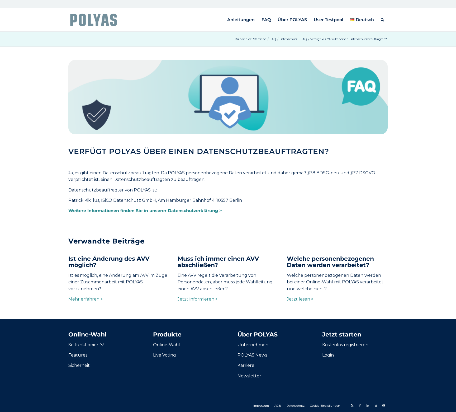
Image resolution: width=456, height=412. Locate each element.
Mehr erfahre (82, 299)
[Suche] (382, 19)
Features (77, 355)
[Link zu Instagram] (376, 405)
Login (328, 355)
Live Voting (164, 355)
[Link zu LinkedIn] (368, 405)
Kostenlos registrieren (345, 344)
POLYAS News (252, 355)
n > (100, 299)
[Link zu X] (352, 405)
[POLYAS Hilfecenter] (93, 19)
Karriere (246, 365)
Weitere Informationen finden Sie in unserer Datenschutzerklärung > (145, 210)
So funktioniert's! (86, 344)
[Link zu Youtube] (384, 405)
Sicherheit (79, 365)
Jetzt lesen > (300, 299)
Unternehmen (253, 344)
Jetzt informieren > (198, 299)
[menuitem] (241, 19)
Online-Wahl (166, 344)
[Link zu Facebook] (360, 405)
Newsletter (249, 375)
